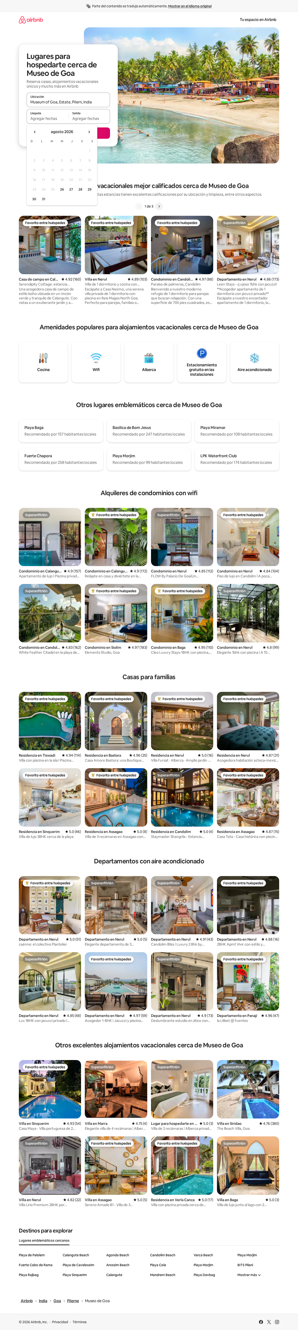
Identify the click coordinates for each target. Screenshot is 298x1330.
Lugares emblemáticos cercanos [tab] (44, 1240)
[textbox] (47, 118)
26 (62, 189)
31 (43, 199)
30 (34, 199)
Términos (80, 1322)
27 (71, 189)
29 (89, 189)
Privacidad (60, 1322)
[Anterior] (139, 206)
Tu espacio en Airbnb (258, 19)
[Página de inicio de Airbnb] (31, 19)
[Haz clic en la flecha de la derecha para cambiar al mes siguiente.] (89, 132)
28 (80, 189)
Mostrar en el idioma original (190, 6)
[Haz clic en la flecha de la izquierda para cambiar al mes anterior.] (34, 132)
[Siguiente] (159, 206)
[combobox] (68, 102)
